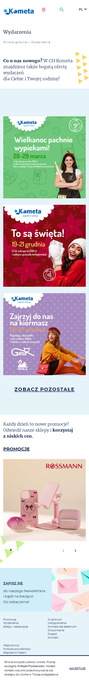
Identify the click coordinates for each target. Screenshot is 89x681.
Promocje (9, 619)
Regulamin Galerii (14, 652)
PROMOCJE (16, 449)
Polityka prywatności (17, 649)
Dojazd (52, 634)
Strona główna (15, 42)
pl (81, 9)
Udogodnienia (57, 623)
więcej (44, 173)
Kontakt (53, 637)
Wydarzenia (11, 623)
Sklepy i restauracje (15, 626)
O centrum (55, 619)
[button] (11, 550)
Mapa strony (11, 645)
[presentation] (63, 550)
